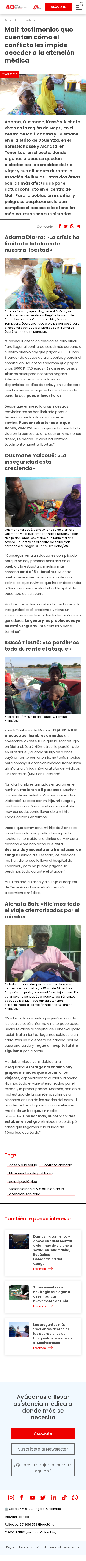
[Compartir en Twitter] (66, 226)
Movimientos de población (31, 1173)
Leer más (39, 1269)
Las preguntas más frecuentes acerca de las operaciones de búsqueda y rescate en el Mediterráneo (52, 1333)
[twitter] (43, 1497)
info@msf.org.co (17, 1517)
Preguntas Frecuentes (19, 1547)
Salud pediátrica (23, 1181)
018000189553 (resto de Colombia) (30, 1532)
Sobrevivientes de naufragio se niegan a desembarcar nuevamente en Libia (51, 1294)
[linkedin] (53, 1497)
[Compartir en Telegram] (78, 226)
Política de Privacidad (48, 1547)
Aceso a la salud (23, 1165)
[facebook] (22, 1497)
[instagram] (11, 1497)
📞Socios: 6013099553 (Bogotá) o (29, 1524)
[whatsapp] (75, 1497)
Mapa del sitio (71, 1547)
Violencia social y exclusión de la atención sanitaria (36, 1191)
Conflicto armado (57, 1165)
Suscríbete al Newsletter (43, 1449)
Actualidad (12, 20)
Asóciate (43, 1433)
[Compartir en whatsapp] (72, 226)
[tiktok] (64, 1497)
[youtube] (32, 1497)
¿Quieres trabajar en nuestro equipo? (43, 1468)
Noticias (30, 20)
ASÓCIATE (58, 7)
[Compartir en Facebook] (60, 226)
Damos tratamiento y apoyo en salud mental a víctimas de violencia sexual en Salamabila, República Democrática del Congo (52, 1250)
